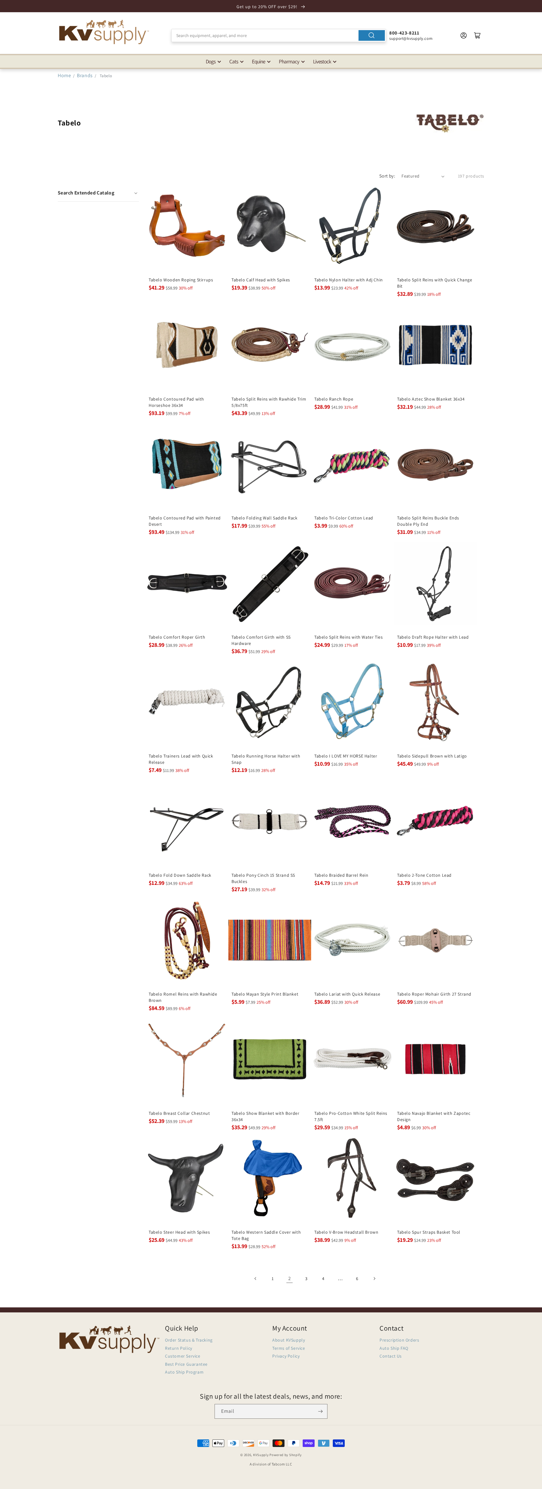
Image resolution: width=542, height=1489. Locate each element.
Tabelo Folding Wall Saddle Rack (264, 518)
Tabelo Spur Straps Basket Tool (428, 1232)
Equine (258, 61)
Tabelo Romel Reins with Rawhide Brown (183, 997)
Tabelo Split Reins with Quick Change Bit (434, 283)
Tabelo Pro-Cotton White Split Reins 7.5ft (350, 1116)
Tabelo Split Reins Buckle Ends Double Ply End (428, 521)
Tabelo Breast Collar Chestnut (179, 1113)
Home (64, 75)
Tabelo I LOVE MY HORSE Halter (345, 756)
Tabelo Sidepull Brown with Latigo (432, 756)
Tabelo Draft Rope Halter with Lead (433, 637)
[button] (98, 192)
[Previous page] (256, 1278)
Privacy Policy (286, 1356)
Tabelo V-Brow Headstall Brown (346, 1232)
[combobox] (278, 35)
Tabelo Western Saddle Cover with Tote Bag (266, 1235)
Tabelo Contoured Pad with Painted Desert (185, 521)
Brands (85, 75)
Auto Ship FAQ (394, 1348)
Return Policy (178, 1348)
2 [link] (289, 1278)
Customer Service (182, 1356)
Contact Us (391, 1356)
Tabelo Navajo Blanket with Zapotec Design (433, 1116)
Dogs (210, 61)
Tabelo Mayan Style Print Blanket (264, 994)
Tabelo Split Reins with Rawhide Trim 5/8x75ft (268, 402)
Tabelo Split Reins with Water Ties (348, 637)
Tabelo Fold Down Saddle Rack (180, 875)
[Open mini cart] (477, 35)
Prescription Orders (399, 1340)
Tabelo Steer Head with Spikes (179, 1232)
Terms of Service (288, 1348)
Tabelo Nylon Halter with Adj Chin (348, 280)
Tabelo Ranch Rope (333, 399)
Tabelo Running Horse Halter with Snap (265, 759)
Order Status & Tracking (189, 1340)
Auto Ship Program (184, 1372)
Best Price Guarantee (186, 1364)
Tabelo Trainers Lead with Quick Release (181, 759)
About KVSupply (288, 1340)
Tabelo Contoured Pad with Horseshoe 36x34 (176, 402)
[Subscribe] (320, 1411)
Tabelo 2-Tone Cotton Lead (424, 875)
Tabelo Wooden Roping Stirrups (181, 280)
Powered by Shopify (285, 1455)
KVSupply (261, 1455)
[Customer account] (463, 35)
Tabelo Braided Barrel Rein (341, 875)
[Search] (372, 35)
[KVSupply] (105, 32)
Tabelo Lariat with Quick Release (347, 994)
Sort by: (387, 176)
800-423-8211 (404, 33)
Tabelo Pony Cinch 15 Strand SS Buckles (263, 878)
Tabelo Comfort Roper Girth (177, 637)
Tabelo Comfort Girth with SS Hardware (261, 640)
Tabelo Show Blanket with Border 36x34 (265, 1116)
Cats (233, 61)
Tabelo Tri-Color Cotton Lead (343, 518)
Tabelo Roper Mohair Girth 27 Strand (434, 994)
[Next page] (374, 1278)
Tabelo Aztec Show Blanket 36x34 (431, 399)
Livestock (322, 61)
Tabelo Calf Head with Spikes (260, 280)
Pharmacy (289, 61)
